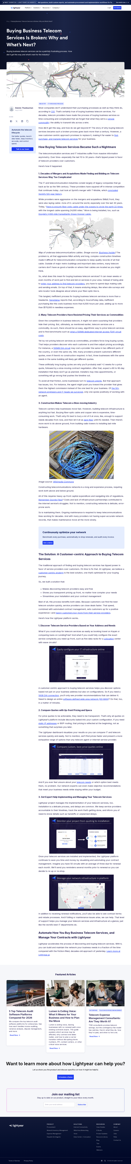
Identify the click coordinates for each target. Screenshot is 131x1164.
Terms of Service (14, 1161)
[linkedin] (22, 121)
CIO (53, 111)
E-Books (99, 1130)
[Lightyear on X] (105, 1161)
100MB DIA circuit (61, 348)
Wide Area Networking (81, 1130)
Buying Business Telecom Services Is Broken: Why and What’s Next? (32, 21)
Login (109, 7)
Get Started (117, 7)
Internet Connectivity (81, 1127)
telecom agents (94, 381)
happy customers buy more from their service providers (83, 613)
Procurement (51, 1127)
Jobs (115, 1133)
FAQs (115, 1137)
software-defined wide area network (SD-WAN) (86, 699)
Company (56, 8)
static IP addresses (47, 723)
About (115, 1127)
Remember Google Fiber (50, 500)
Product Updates (101, 1133)
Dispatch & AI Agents (54, 1137)
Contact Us (117, 1140)
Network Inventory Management (57, 1130)
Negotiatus (54, 300)
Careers (116, 1130)
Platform (27, 8)
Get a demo (48, 543)
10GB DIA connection (48, 695)
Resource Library (102, 1137)
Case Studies (100, 1127)
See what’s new (121, 2)
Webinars (99, 1150)
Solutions (36, 8)
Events (98, 1147)
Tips (97, 1143)
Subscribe (82, 1105)
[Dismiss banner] (128, 2)
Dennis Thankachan (24, 108)
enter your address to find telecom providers (63, 283)
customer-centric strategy (51, 573)
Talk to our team (22, 149)
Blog (8, 21)
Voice (75, 1133)
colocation (109, 639)
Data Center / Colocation (82, 1137)
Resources (46, 8)
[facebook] (11, 121)
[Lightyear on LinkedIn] (102, 1161)
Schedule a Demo (65, 1077)
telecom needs (84, 782)
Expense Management (54, 1133)
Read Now (14, 1035)
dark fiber (88, 420)
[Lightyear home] (15, 7)
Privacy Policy (28, 1161)
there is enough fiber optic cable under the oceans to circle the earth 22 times (84, 206)
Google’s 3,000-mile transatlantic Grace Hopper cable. (64, 214)
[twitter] (17, 121)
